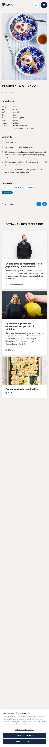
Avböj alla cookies (24, 736)
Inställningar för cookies (24, 730)
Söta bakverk (17, 187)
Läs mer (27, 724)
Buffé (5, 187)
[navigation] (7, 5)
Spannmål (30, 187)
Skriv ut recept (9, 93)
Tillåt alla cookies (24, 742)
